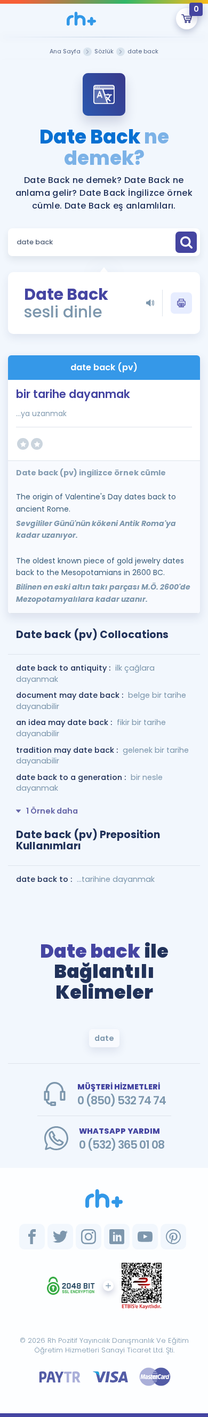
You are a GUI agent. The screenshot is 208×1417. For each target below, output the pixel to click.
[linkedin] (117, 1236)
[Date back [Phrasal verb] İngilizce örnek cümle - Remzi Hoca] (81, 19)
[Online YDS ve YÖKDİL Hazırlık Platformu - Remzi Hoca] (104, 1198)
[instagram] (88, 1236)
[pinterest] (173, 1236)
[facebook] (32, 1236)
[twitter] (60, 1236)
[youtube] (145, 1236)
